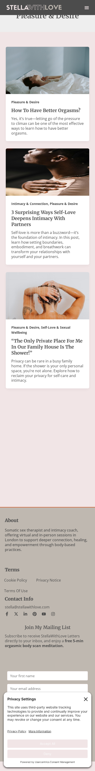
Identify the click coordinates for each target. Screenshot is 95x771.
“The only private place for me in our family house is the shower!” (47, 347)
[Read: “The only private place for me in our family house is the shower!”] (47, 295)
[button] (86, 7)
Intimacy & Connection (29, 203)
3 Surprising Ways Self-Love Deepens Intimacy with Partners (43, 218)
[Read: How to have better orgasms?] (47, 69)
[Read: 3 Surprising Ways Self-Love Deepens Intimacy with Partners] (47, 171)
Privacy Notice (48, 580)
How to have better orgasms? (45, 110)
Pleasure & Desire (25, 102)
